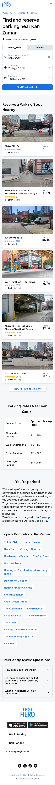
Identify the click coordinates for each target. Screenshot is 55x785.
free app (45, 517)
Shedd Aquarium (13, 594)
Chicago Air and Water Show (20, 629)
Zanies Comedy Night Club (19, 636)
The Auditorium (13, 608)
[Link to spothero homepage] (28, 713)
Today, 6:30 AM (16, 68)
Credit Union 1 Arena (15, 601)
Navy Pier (9, 549)
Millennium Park (37, 615)
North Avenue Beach (16, 556)
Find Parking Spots (27, 87)
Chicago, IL (7, 13)
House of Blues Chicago (18, 587)
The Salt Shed (41, 556)
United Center (32, 542)
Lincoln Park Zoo (13, 615)
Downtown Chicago (16, 580)
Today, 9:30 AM (16, 78)
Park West (10, 643)
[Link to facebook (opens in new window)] (19, 766)
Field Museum (35, 608)
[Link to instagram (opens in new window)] (25, 766)
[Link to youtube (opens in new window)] (35, 766)
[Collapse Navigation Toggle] (51, 4)
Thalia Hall (10, 622)
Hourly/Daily (15, 47)
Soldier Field (11, 542)
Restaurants (19, 13)
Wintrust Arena (13, 563)
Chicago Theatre (30, 549)
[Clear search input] (49, 57)
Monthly (40, 47)
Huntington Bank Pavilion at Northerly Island (26, 572)
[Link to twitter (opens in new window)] (30, 766)
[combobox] (27, 57)
